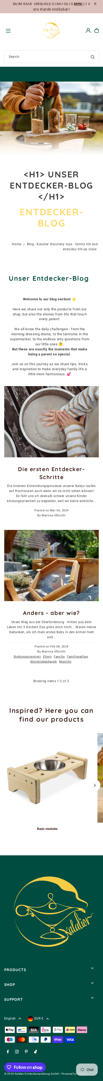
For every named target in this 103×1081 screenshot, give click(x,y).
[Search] (92, 56)
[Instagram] (17, 1052)
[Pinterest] (26, 1052)
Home (16, 244)
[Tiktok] (35, 1052)
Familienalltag (77, 656)
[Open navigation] (21, 30)
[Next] (94, 785)
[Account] (88, 30)
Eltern (47, 656)
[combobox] (51, 56)
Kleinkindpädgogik (43, 661)
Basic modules (47, 829)
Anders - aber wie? (51, 612)
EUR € (39, 1018)
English (10, 1018)
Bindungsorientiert (27, 656)
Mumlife (65, 661)
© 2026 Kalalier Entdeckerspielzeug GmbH (31, 1073)
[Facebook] (8, 1052)
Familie (59, 656)
